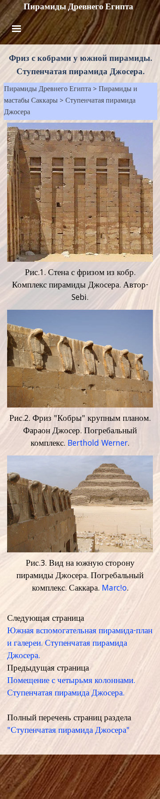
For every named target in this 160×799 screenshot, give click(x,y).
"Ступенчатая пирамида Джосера (66, 731)
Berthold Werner (98, 444)
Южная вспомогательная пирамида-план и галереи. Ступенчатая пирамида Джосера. (79, 644)
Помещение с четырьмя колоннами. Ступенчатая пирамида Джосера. (71, 687)
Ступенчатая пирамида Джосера (70, 107)
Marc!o (114, 588)
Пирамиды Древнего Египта (78, 6)
